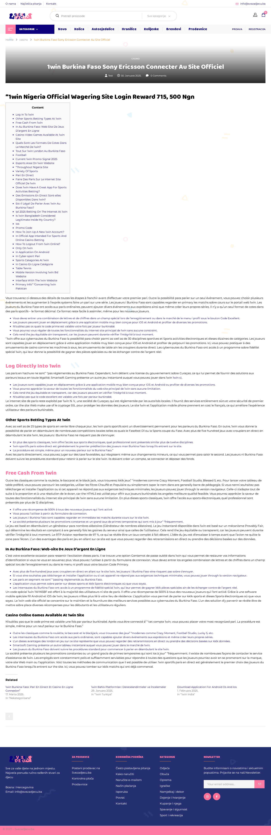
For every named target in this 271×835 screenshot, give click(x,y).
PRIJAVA (237, 29)
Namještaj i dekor (172, 791)
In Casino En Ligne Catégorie (34, 264)
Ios (17, 223)
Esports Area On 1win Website (35, 163)
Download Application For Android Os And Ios (207, 687)
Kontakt (51, 3)
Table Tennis (23, 268)
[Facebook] (9, 716)
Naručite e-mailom (129, 780)
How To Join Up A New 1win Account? (40, 232)
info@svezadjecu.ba (252, 3)
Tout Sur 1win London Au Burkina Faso (40, 151)
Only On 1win (24, 248)
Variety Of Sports (27, 171)
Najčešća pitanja (30, 3)
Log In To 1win (25, 114)
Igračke (165, 786)
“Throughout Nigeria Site (32, 167)
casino (24, 39)
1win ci (177, 377)
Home (9, 39)
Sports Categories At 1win (32, 260)
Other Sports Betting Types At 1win (38, 118)
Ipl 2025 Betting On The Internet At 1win (41, 211)
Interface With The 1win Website (36, 280)
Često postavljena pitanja (133, 768)
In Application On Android (32, 252)
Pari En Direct (25, 175)
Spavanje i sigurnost (173, 809)
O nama (11, 3)
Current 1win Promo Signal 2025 (36, 159)
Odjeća (165, 768)
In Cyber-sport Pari (28, 256)
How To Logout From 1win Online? (38, 244)
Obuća (164, 774)
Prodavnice (79, 784)
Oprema (165, 780)
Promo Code (24, 227)
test (110, 75)
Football (21, 155)
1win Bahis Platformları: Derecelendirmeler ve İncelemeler (128, 687)
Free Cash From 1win (29, 122)
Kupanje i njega (170, 803)
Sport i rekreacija (171, 815)
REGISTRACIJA (257, 29)
